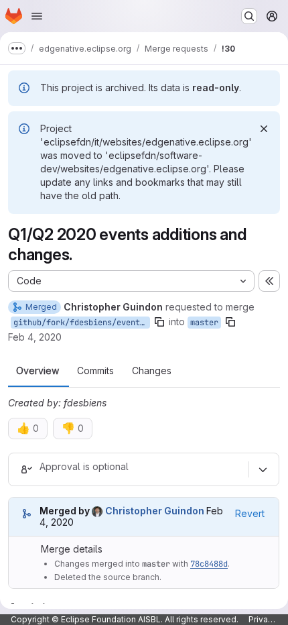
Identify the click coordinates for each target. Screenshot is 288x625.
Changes (151, 370)
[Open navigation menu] (37, 16)
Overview (37, 370)
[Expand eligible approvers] (263, 469)
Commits (95, 370)
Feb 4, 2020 (35, 337)
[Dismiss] (264, 129)
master (204, 322)
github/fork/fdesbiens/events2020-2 (81, 322)
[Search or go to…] (249, 16)
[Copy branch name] (159, 322)
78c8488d (209, 564)
